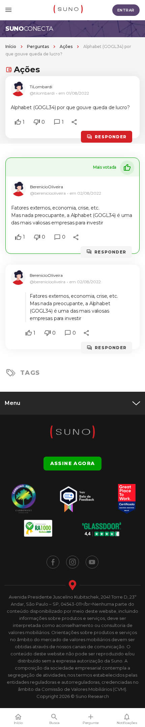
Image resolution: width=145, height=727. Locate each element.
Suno (29, 28)
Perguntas (38, 46)
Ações (66, 46)
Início (10, 46)
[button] (17, 122)
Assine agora (72, 463)
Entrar (126, 10)
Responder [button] (110, 136)
